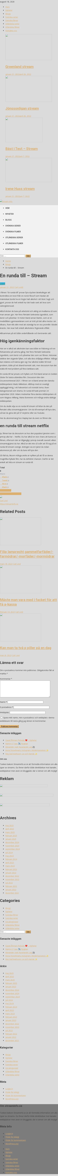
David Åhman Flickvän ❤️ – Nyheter (21, 740)
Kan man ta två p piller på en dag (25, 648)
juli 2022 (9, 882)
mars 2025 (10, 832)
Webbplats (4, 712)
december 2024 (12, 842)
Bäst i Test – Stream (21, 149)
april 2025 (9, 829)
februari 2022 (11, 886)
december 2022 (12, 876)
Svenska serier (11, 17)
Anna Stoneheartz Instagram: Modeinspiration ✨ (26, 750)
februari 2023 (11, 869)
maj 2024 (9, 856)
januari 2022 (10, 889)
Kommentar (6, 679)
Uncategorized (11, 921)
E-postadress (6, 707)
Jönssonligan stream (22, 108)
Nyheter (8, 10)
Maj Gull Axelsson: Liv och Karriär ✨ (21, 753)
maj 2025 (9, 825)
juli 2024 (9, 852)
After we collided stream (10, 493)
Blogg (8, 13)
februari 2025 (11, 835)
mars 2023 (10, 866)
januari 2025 (10, 839)
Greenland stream (19, 67)
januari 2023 (10, 872)
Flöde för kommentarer (15, 1095)
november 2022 (12, 879)
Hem (7, 7)
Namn (3, 702)
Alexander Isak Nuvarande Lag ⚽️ (20, 747)
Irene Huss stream (20, 189)
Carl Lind (18, 287)
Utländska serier (12, 23)
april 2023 (9, 862)
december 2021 (12, 893)
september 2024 (12, 849)
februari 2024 (11, 859)
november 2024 (12, 845)
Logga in (9, 1088)
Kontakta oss (11, 30)
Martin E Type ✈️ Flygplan (16, 743)
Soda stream (5, 490)
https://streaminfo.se (9, 504)
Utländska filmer (12, 27)
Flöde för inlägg (12, 1092)
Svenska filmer (11, 20)
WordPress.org (11, 1099)
